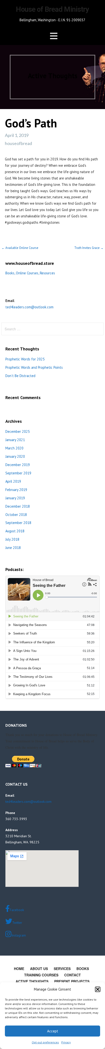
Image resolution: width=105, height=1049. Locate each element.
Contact (72, 974)
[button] (97, 989)
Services (62, 968)
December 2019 (17, 464)
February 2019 (16, 489)
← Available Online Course (19, 248)
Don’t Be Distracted (20, 375)
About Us (39, 968)
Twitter (17, 922)
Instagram (18, 935)
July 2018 (12, 539)
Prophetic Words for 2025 (25, 359)
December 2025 (17, 431)
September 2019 (18, 473)
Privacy (66, 1042)
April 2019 (13, 481)
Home (19, 968)
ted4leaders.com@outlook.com (29, 307)
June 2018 (13, 547)
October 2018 (16, 514)
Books (82, 968)
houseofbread (18, 143)
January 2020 (15, 456)
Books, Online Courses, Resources (30, 273)
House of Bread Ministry (52, 9)
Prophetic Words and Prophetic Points (34, 367)
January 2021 (15, 439)
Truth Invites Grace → (89, 248)
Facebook (17, 910)
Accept (52, 1031)
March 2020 (14, 448)
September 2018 (18, 522)
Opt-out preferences (45, 1042)
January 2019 (15, 498)
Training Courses (41, 974)
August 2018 (14, 531)
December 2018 (17, 506)
